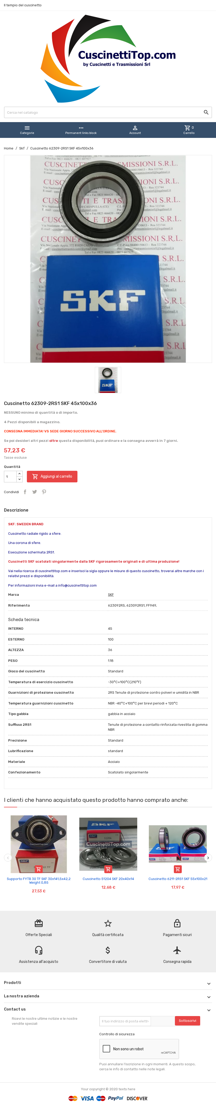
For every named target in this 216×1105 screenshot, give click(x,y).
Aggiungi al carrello (52, 476)
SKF (111, 595)
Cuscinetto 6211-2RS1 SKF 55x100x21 (178, 879)
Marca (13, 595)
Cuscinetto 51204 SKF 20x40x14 (108, 879)
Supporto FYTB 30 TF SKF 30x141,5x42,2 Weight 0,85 (39, 880)
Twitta (34, 492)
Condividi (25, 492)
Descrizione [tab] (16, 510)
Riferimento (19, 605)
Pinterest (44, 492)
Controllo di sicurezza (117, 1034)
